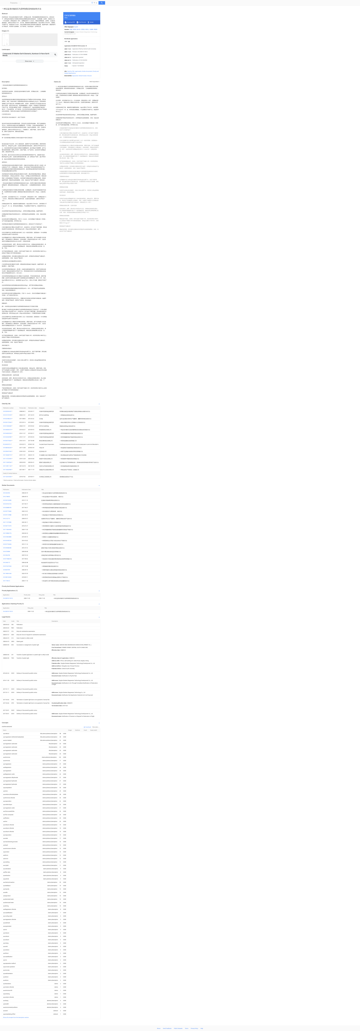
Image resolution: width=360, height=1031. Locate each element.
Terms (186, 1028)
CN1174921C (6, 580)
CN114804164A (7, 573)
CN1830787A (6, 570)
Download (88, 727)
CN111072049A (7, 458)
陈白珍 (78, 29)
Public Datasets (178, 1028)
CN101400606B (7, 426)
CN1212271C (6, 518)
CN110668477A (7, 455)
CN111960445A (7, 529)
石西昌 (83, 29)
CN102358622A (7, 418)
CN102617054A (7, 422)
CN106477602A (7, 440)
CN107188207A (7, 559)
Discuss (89, 75)
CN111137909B (7, 522)
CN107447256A (7, 566)
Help (202, 1028)
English (76, 27)
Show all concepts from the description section (16, 1017)
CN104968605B (7, 548)
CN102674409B (7, 500)
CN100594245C (7, 411)
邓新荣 (95, 29)
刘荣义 (87, 29)
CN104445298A (7, 437)
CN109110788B (7, 515)
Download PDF (71, 22)
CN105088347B (7, 507)
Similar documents (87, 71)
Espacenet (75, 75)
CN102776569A (7, 544)
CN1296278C (6, 555)
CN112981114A (7, 466)
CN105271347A (7, 526)
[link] (6, 733)
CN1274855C (6, 496)
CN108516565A (7, 577)
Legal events (78, 71)
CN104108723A (7, 540)
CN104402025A (7, 433)
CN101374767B (7, 415)
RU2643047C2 (7, 444)
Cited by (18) (70, 71)
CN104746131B (7, 504)
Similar (91, 22)
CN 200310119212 (8, 598)
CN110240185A (7, 476)
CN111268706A (7, 462)
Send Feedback (167, 1028)
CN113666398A (7, 469)
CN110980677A (7, 533)
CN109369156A (7, 451)
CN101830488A (7, 537)
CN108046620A (7, 447)
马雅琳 (91, 29)
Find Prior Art (82, 22)
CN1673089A (6, 551)
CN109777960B (7, 511)
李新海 (74, 29)
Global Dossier (83, 75)
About (158, 1028)
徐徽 (71, 29)
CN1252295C (6, 493)
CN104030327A (7, 429)
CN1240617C (6, 562)
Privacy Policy (194, 1028)
